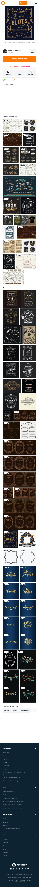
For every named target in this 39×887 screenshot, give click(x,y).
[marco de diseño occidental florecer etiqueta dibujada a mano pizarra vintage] (9, 168)
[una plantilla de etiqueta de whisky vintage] (19, 229)
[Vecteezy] (3, 3)
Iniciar (30, 3)
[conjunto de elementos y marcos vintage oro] (12, 307)
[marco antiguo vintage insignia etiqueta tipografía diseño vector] (10, 546)
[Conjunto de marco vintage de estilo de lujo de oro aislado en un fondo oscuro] (12, 154)
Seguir (33, 52)
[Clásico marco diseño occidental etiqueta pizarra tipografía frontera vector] (11, 515)
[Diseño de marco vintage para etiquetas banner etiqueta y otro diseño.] (25, 169)
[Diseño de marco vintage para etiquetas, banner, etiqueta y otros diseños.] (24, 263)
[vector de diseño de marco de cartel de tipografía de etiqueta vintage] (10, 731)
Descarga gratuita (19, 59)
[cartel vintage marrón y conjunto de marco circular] (13, 367)
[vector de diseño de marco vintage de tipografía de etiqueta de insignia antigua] (26, 547)
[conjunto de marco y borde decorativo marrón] (11, 213)
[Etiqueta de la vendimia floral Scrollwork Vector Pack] (11, 201)
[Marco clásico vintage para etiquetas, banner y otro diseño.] (9, 139)
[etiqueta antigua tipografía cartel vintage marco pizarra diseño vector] (23, 336)
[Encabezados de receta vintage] (12, 321)
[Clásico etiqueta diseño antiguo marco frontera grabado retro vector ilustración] (10, 408)
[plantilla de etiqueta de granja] (9, 293)
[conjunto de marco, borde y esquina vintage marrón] (12, 125)
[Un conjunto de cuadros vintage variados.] (13, 351)
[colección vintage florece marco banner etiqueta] (11, 186)
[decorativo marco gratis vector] (11, 767)
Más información (9, 84)
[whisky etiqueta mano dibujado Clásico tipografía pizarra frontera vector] (25, 462)
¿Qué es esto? (16, 80)
